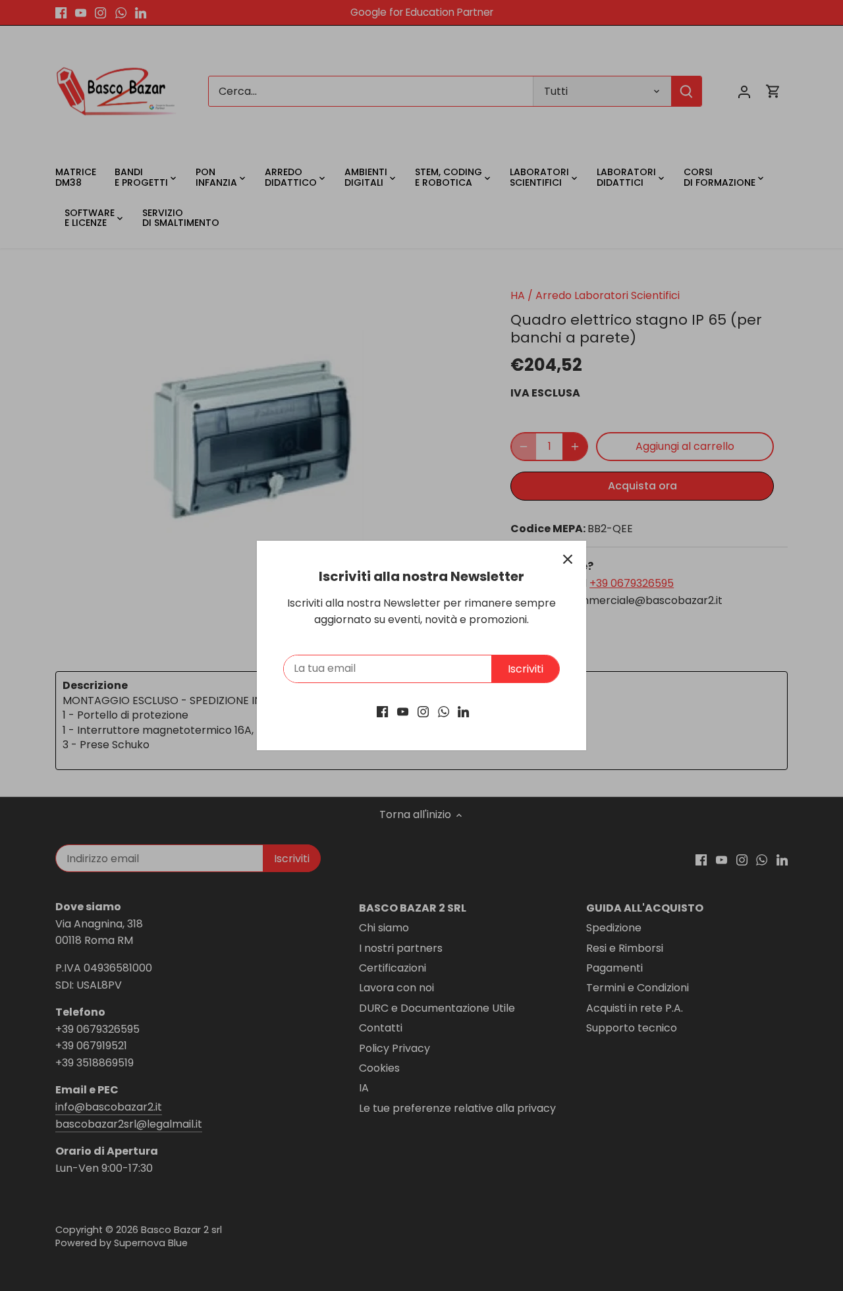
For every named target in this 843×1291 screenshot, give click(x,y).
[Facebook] (382, 711)
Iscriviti (525, 668)
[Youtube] (402, 711)
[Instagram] (423, 711)
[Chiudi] (567, 559)
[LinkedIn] (463, 711)
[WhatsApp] (443, 711)
